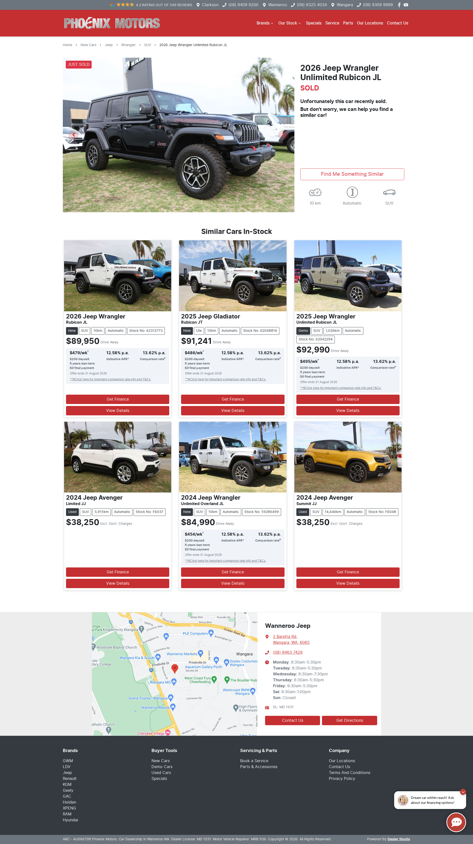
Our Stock (287, 23)
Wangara (345, 5)
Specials (313, 23)
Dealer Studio (399, 839)
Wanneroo (277, 5)
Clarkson (210, 5)
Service (332, 23)
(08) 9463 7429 (288, 652)
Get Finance (118, 399)
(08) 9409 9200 (243, 5)
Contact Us (397, 23)
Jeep (109, 45)
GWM (68, 761)
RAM (67, 814)
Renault (70, 779)
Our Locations (370, 23)
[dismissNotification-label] (463, 792)
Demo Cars (162, 767)
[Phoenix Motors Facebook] (400, 4)
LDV (66, 767)
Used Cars (161, 773)
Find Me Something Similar (352, 174)
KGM (67, 785)
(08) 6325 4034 (312, 5)
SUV (147, 45)
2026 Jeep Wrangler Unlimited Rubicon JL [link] (193, 45)
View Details (117, 411)
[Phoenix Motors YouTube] (407, 4)
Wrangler (128, 45)
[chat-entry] (456, 822)
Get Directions (349, 720)
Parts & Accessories (258, 767)
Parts (348, 23)
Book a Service (254, 761)
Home (67, 45)
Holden (69, 802)
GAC (67, 796)
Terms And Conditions (349, 773)
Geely (68, 790)
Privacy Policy (342, 779)
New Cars (88, 45)
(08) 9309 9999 (378, 5)
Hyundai (70, 820)
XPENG (69, 808)
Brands (263, 23)
